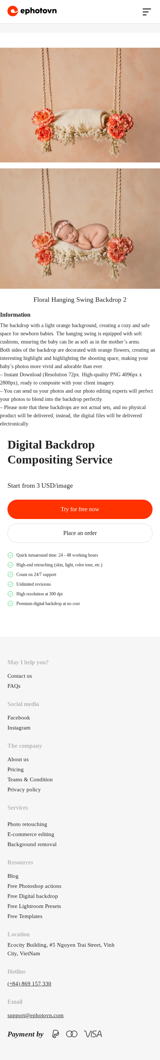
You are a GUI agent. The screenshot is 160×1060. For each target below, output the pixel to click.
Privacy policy (24, 789)
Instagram (19, 728)
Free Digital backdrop (32, 896)
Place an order (80, 533)
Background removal (32, 844)
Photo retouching (27, 824)
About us (18, 759)
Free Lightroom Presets (34, 906)
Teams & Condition (30, 779)
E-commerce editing (30, 834)
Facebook (18, 718)
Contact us (19, 676)
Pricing (15, 769)
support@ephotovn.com (35, 1015)
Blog (13, 876)
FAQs (13, 686)
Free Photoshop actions (34, 886)
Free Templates (24, 916)
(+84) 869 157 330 (29, 984)
